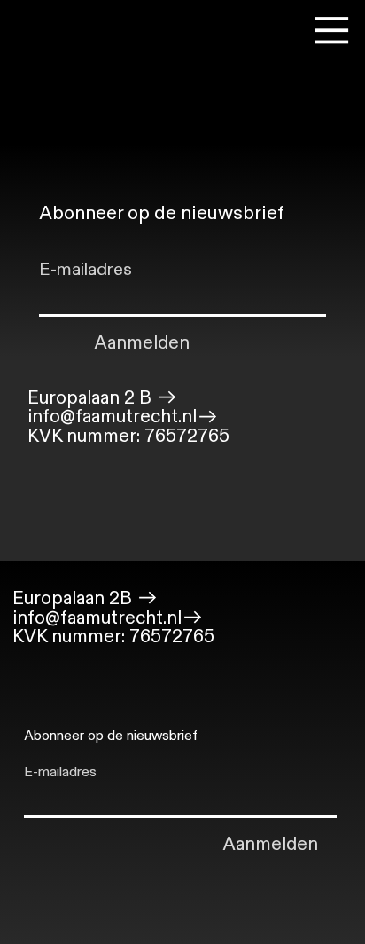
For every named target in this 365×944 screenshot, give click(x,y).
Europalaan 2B (74, 597)
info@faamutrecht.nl (112, 418)
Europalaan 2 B (91, 398)
